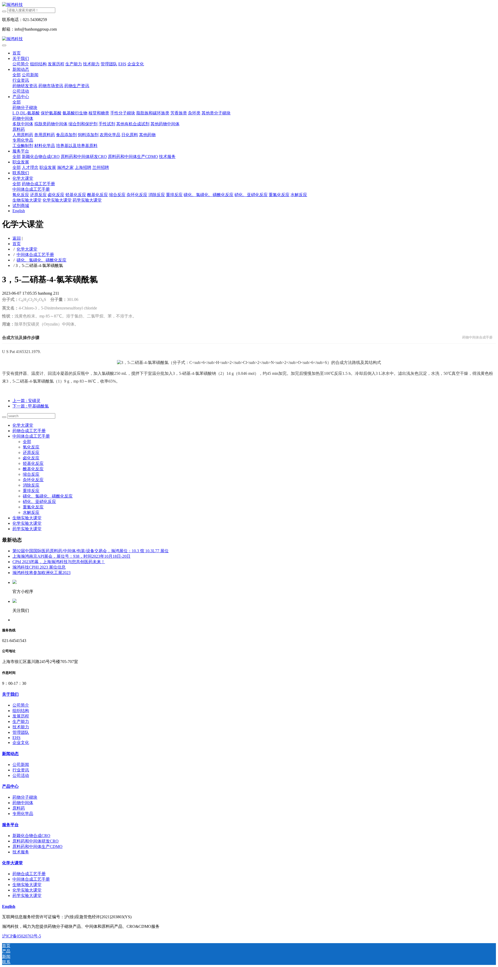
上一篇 (26, 400)
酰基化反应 (33, 469)
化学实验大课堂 (27, 523)
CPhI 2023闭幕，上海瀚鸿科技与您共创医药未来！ (58, 562)
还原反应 (31, 452)
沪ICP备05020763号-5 (21, 936)
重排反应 (31, 490)
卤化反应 (31, 458)
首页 (16, 53)
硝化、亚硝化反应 (39, 501)
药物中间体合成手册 (477, 337)
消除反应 (31, 485)
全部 (16, 75)
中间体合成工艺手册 (35, 254)
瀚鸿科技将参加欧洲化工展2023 (41, 572)
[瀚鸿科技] (249, 5)
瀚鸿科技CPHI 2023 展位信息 (39, 567)
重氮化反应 (33, 507)
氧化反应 (31, 447)
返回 (16, 238)
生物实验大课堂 (27, 518)
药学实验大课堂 (27, 529)
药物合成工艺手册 (29, 431)
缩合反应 (31, 474)
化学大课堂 (27, 249)
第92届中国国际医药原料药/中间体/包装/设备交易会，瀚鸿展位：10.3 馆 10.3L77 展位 (90, 551)
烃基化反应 (33, 463)
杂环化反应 (33, 480)
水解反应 (31, 512)
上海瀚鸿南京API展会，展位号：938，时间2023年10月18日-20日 (71, 556)
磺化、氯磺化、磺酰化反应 (41, 260)
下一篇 (30, 406)
